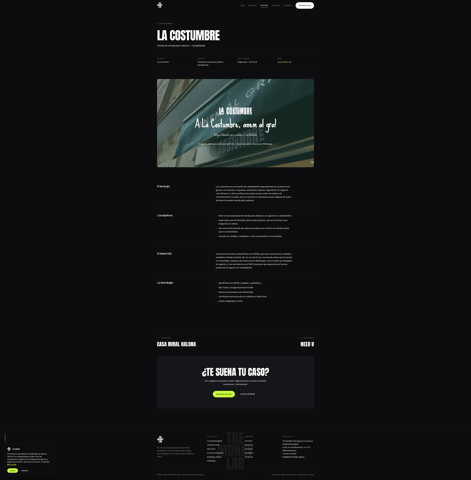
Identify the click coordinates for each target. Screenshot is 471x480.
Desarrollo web (213, 445)
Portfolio (264, 5)
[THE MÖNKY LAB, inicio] (160, 5)
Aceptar (12, 471)
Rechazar (25, 471)
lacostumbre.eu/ (284, 62)
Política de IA (302, 475)
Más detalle (11, 465)
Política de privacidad (288, 475)
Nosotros (276, 5)
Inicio (243, 5)
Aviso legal (276, 475)
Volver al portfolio (166, 23)
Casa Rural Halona (176, 344)
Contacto (288, 5)
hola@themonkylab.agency (293, 457)
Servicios (252, 5)
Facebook (249, 457)
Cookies (311, 475)
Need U (307, 344)
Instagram (5, 437)
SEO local (211, 449)
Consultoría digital (214, 441)
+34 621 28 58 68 (247, 394)
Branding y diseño (214, 457)
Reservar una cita (223, 394)
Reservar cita (305, 5)
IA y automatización (215, 453)
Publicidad (211, 461)
